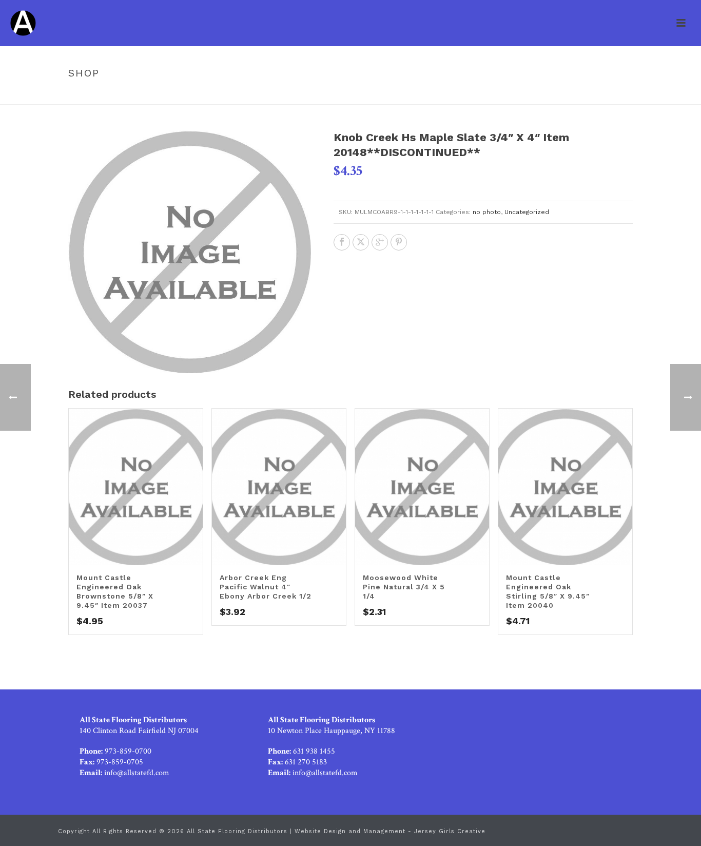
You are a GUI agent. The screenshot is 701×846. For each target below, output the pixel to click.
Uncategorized (362, 95)
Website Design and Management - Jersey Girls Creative (390, 831)
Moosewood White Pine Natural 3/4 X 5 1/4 (404, 586)
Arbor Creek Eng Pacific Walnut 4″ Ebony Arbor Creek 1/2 (265, 586)
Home (318, 95)
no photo (487, 212)
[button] (291, 150)
